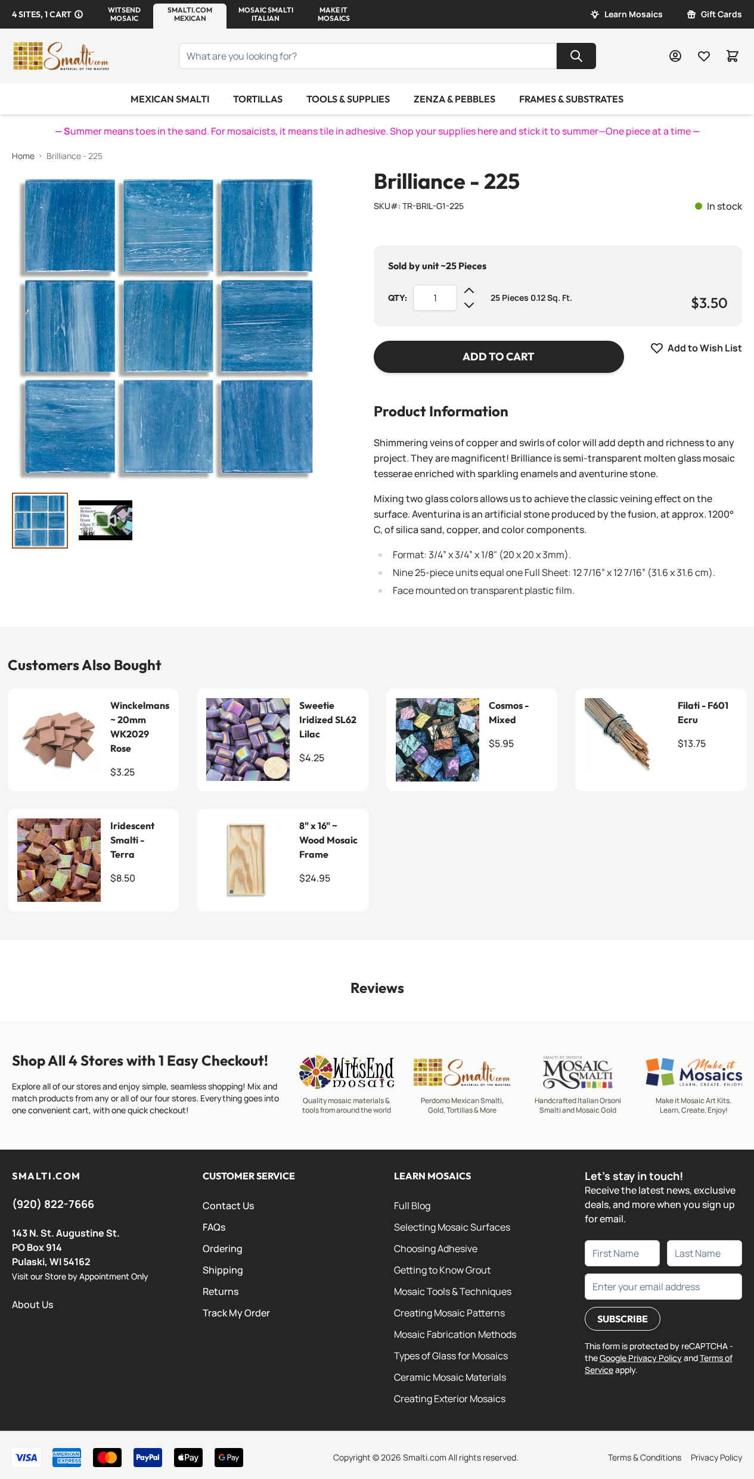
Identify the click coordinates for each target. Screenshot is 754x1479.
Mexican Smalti (170, 99)
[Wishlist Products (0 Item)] (703, 56)
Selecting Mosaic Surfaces (452, 1227)
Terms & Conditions (644, 1457)
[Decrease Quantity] (469, 305)
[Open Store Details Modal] (78, 14)
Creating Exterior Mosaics (449, 1398)
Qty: (397, 297)
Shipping (223, 1269)
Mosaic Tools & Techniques (452, 1291)
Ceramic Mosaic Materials (450, 1377)
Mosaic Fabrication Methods (455, 1334)
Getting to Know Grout (442, 1269)
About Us (32, 1304)
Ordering (223, 1248)
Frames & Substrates (571, 99)
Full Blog (412, 1205)
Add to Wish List (705, 347)
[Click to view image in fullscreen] (169, 326)
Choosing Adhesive (435, 1248)
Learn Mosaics (633, 14)
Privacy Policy (716, 1457)
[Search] (576, 56)
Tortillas (258, 99)
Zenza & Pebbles (454, 99)
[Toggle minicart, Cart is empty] (732, 56)
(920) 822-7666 (53, 1204)
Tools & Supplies (348, 99)
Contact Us (228, 1205)
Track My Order (236, 1312)
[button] (124, 14)
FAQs (214, 1227)
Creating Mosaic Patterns (449, 1312)
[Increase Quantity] (469, 291)
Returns (220, 1291)
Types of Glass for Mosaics (451, 1355)
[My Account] (675, 56)
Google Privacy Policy (641, 1357)
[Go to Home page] (61, 56)
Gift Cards (721, 14)
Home (23, 155)
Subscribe (622, 1319)
